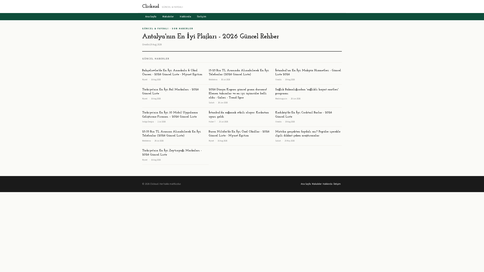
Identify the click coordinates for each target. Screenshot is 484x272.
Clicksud (150, 6)
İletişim (201, 16)
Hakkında (185, 16)
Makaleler (168, 16)
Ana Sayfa (150, 16)
